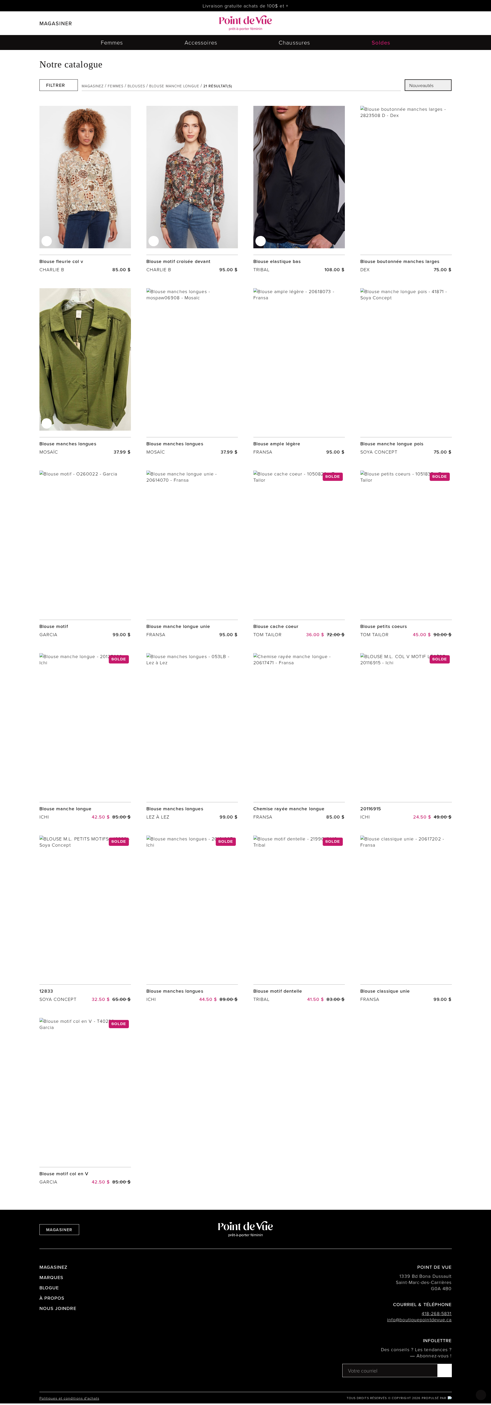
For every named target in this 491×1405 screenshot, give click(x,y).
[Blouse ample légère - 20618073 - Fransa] (299, 371)
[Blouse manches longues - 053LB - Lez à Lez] (192, 736)
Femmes (112, 42)
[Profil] (423, 23)
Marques (51, 1277)
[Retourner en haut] (481, 1395)
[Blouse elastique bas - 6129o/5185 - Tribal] (299, 189)
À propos (52, 1298)
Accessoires (201, 42)
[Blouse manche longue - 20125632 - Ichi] (85, 736)
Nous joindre (57, 1308)
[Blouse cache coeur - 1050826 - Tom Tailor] (299, 554)
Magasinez (93, 85)
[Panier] (436, 23)
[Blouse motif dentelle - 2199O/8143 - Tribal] (299, 919)
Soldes (381, 42)
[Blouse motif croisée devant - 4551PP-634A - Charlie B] (192, 189)
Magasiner (59, 1229)
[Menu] (449, 23)
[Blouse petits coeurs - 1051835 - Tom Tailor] (406, 554)
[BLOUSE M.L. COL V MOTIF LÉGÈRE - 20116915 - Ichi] (406, 736)
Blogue (49, 1287)
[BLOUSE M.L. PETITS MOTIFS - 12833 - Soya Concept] (85, 919)
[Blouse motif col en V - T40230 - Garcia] (85, 1101)
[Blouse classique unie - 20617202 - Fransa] (406, 919)
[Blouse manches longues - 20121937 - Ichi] (192, 919)
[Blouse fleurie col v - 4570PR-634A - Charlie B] (85, 189)
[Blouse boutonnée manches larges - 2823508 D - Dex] (406, 189)
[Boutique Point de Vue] (245, 23)
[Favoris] (46, 241)
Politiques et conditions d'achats (69, 1398)
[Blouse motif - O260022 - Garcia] (85, 554)
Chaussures (294, 42)
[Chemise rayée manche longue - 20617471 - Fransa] (299, 736)
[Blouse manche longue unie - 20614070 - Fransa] (192, 554)
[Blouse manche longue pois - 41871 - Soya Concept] (406, 371)
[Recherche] (411, 23)
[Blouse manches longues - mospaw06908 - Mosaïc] (85, 371)
